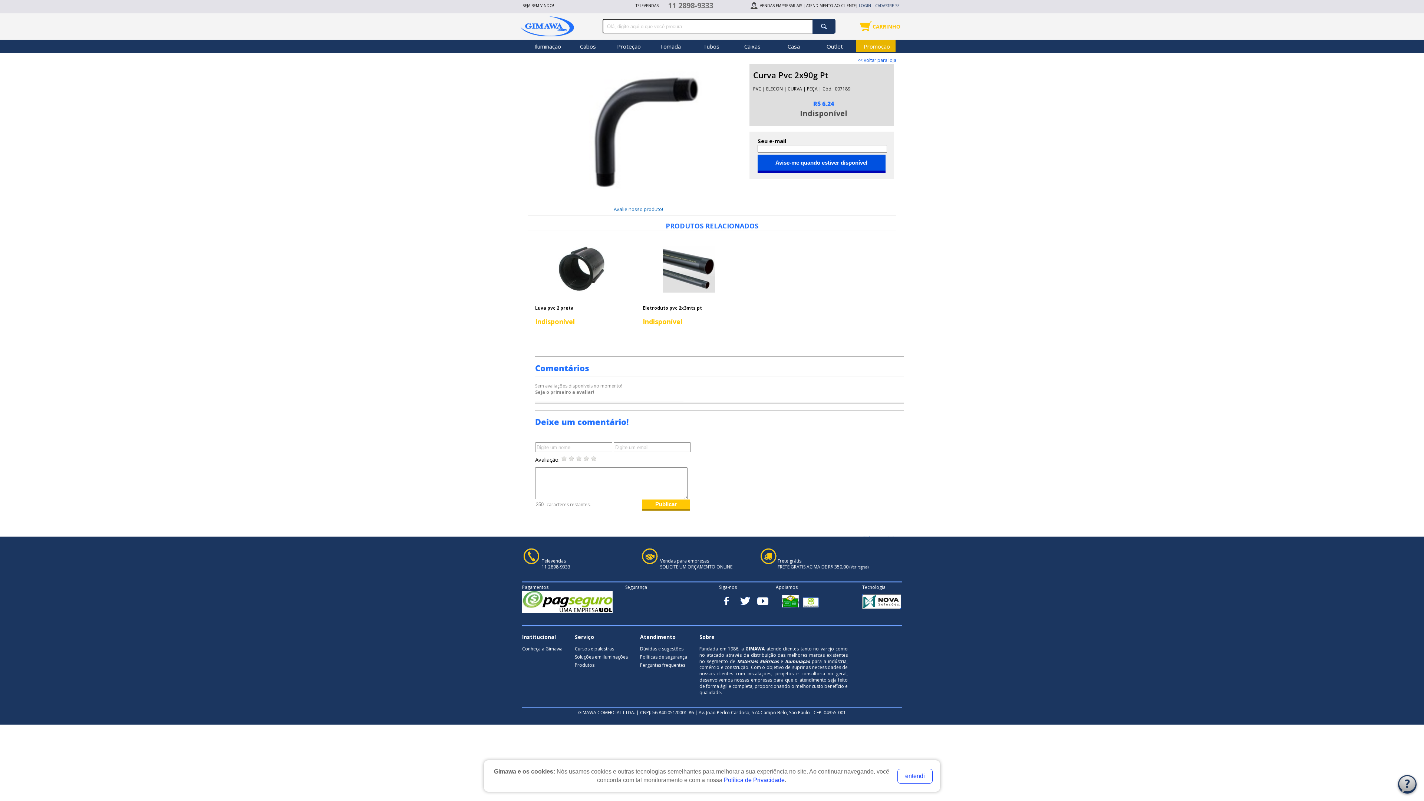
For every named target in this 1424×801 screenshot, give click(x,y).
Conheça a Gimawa (542, 649)
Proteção (629, 46)
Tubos (711, 46)
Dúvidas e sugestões (661, 649)
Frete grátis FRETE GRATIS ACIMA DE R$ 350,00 (823, 564)
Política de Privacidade (754, 780)
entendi (915, 776)
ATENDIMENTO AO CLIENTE (831, 5)
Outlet (835, 46)
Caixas (752, 46)
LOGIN (865, 5)
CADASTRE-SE (887, 5)
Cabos (588, 46)
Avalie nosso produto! (638, 209)
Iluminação (547, 46)
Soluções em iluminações (601, 657)
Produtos (584, 665)
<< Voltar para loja (876, 60)
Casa (794, 46)
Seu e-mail (772, 141)
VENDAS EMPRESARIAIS (781, 5)
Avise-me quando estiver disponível (821, 162)
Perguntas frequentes (662, 665)
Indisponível (555, 321)
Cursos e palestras (594, 649)
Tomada (670, 46)
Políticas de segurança (663, 657)
